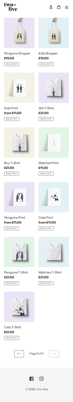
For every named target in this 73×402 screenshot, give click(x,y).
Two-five (42, 389)
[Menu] (67, 6)
